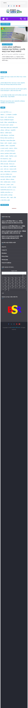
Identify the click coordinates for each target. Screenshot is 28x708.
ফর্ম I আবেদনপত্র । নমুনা (5, 158)
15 (24, 281)
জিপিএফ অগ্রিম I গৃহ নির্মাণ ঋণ (7, 138)
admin (11, 54)
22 (24, 283)
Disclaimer (4, 253)
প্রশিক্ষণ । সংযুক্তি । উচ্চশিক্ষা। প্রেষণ (8, 156)
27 (17, 286)
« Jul (3, 293)
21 (20, 283)
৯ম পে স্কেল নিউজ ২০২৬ (5, 112)
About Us (4, 246)
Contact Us (4, 250)
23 (3, 286)
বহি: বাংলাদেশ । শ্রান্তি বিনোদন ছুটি (8, 161)
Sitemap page (5, 259)
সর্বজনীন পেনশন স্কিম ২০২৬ (6, 192)
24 (6, 286)
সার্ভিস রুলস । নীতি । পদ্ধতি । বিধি (8, 197)
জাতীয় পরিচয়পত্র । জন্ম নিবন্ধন (7, 135)
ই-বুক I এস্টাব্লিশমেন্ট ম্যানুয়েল (7, 119)
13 (17, 281)
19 (13, 283)
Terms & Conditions (6, 262)
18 (10, 283)
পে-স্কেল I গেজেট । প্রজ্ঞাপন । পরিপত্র (8, 148)
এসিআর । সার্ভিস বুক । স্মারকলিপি (7, 130)
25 (10, 286)
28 (20, 286)
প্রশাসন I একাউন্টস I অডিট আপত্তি (8, 153)
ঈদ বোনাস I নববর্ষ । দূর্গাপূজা (6, 125)
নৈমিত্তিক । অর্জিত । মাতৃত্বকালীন (7, 145)
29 (24, 286)
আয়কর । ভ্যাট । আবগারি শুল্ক (7, 117)
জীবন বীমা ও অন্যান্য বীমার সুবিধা (7, 140)
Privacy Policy (5, 256)
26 (13, 286)
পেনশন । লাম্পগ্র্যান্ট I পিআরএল (7, 44)
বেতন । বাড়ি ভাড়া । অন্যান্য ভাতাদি (8, 169)
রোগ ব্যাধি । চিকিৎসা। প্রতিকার (7, 179)
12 (13, 281)
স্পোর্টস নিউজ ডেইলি (5, 200)
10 (6, 281)
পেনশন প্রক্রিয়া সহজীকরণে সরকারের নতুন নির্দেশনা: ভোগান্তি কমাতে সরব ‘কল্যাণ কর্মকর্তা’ (13, 49)
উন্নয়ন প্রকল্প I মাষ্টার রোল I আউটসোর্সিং (9, 127)
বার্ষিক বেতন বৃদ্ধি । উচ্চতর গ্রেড (7, 164)
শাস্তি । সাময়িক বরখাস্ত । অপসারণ (7, 182)
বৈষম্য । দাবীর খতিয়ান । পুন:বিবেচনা (8, 171)
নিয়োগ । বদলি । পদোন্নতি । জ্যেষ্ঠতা (8, 143)
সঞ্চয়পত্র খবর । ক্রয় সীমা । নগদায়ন (8, 187)
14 (20, 281)
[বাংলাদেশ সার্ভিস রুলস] (3, 19)
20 (17, 283)
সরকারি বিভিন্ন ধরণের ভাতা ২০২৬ (7, 190)
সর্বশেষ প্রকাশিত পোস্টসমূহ (6, 195)
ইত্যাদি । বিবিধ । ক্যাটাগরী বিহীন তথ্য (8, 122)
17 (6, 283)
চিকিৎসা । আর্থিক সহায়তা (6, 132)
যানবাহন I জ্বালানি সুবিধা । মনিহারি (8, 177)
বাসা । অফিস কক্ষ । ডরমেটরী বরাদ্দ (8, 166)
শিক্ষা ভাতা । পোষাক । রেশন (6, 184)
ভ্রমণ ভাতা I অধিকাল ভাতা (6, 174)
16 (3, 283)
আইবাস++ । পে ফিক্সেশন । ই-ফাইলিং (8, 114)
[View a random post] (24, 19)
